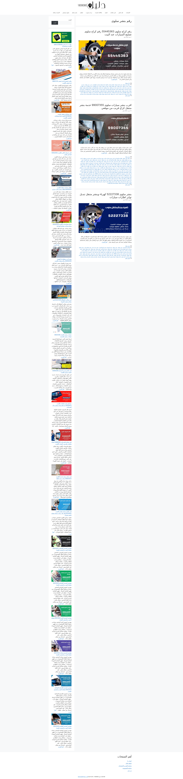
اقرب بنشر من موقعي (87, 158)
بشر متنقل (119, 159)
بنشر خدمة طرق (116, 163)
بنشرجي (110, 166)
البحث (69, 20)
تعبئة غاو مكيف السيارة (110, 89)
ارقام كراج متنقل (126, 84)
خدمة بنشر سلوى (114, 175)
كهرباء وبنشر (86, 180)
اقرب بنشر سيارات (110, 158)
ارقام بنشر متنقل (126, 158)
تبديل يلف (101, 87)
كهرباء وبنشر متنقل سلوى (104, 94)
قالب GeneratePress (83, 776)
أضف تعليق (127, 95)
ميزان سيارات (83, 94)
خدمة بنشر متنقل (106, 175)
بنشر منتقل (119, 166)
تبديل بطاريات (89, 86)
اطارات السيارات (118, 158)
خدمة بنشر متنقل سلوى (97, 175)
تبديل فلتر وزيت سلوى (113, 170)
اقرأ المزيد (114, 79)
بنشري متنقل (101, 166)
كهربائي (104, 181)
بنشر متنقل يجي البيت (127, 166)
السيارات (128, 12)
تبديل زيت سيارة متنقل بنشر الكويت (107, 167)
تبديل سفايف (106, 87)
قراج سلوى (129, 92)
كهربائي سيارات (92, 181)
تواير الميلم (86, 172)
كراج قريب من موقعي (93, 92)
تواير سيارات (106, 173)
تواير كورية (85, 173)
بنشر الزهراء (86, 159)
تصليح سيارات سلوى (87, 87)
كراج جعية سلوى (107, 92)
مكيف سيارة (89, 94)
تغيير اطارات (91, 172)
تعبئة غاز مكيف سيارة (104, 172)
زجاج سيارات (89, 91)
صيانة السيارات (82, 91)
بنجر (91, 84)
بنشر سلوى (119, 86)
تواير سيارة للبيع (91, 173)
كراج (118, 92)
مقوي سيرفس (66, 12)
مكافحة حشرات (98, 12)
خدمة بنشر (120, 175)
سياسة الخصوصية (127, 768)
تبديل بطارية (83, 86)
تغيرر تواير (97, 172)
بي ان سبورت (89, 12)
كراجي (117, 94)
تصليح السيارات (95, 87)
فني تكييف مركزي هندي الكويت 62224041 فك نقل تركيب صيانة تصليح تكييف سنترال (61, 513)
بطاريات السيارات (112, 159)
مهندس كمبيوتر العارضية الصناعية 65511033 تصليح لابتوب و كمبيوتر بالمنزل (62, 689)
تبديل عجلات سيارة (86, 250)
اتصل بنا (129, 761)
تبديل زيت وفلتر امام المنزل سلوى (112, 169)
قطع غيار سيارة (123, 92)
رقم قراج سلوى (110, 91)
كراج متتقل (85, 92)
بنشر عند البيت (102, 163)
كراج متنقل (127, 83)
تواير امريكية (97, 252)
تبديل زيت (118, 167)
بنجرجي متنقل (125, 86)
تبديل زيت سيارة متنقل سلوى (93, 167)
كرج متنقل (113, 94)
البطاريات (94, 84)
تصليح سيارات (89, 170)
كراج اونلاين (114, 92)
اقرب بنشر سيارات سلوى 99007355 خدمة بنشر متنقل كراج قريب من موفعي (106, 106)
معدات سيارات (95, 94)
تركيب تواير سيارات (104, 170)
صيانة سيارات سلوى (100, 178)
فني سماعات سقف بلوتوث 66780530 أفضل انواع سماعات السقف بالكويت (63, 116)
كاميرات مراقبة (56, 12)
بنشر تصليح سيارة (124, 163)
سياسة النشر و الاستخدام (125, 766)
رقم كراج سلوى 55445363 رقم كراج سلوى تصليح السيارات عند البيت (108, 33)
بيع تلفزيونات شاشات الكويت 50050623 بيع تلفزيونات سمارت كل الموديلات (61, 405)
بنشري (100, 86)
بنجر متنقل (87, 84)
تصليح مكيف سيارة (120, 89)
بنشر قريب (95, 163)
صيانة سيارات (108, 178)
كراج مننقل (121, 94)
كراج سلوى (101, 92)
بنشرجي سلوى (105, 86)
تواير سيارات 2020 (99, 173)
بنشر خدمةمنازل (108, 163)
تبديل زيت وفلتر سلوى (99, 169)
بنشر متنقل (74, 12)
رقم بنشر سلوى (118, 91)
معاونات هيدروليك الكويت (112, 183)
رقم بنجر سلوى (125, 91)
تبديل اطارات (95, 86)
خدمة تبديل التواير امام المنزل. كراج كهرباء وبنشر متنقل (109, 177)
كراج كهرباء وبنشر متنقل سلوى (120, 180)
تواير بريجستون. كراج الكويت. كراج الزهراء (119, 173)
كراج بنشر (129, 180)
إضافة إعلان (129, 763)
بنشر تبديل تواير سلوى (108, 161)
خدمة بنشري (88, 175)
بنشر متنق (104, 164)
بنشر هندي (114, 166)
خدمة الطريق (87, 89)
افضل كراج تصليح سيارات (102, 84)
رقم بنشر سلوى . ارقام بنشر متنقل (106, 255)
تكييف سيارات (102, 89)
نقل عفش (121, 12)
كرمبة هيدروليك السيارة (95, 180)
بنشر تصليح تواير (99, 161)
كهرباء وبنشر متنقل (122, 181)
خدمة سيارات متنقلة (92, 177)
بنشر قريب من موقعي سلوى (120, 164)
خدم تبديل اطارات (95, 89)
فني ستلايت (113, 12)
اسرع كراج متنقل (118, 84)
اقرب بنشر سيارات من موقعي (99, 158)
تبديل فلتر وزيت (122, 170)
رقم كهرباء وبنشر (96, 91)
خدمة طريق (84, 177)
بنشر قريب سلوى (89, 163)
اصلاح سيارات (111, 84)
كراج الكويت (83, 178)
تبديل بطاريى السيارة (102, 250)
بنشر (91, 159)
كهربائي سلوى (99, 181)
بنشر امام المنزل (124, 161)
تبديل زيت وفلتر (113, 87)
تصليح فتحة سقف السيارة (123, 172)
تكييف (106, 12)
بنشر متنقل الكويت (92, 164)
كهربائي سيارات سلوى (123, 183)
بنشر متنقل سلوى (113, 86)
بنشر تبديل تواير (117, 161)
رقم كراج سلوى (103, 91)
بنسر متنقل (94, 159)
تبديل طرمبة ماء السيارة (89, 169)
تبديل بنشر (129, 87)
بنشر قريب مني (110, 164)
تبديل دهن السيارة (124, 167)
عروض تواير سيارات (91, 178)
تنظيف (81, 12)
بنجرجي (99, 159)
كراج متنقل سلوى (104, 180)
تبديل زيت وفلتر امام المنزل (126, 169)
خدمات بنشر (98, 253)
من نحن (130, 770)
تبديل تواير (124, 87)
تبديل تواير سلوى (93, 250)
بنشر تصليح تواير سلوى (91, 161)
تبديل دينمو (119, 87)
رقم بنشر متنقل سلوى (93, 255)
